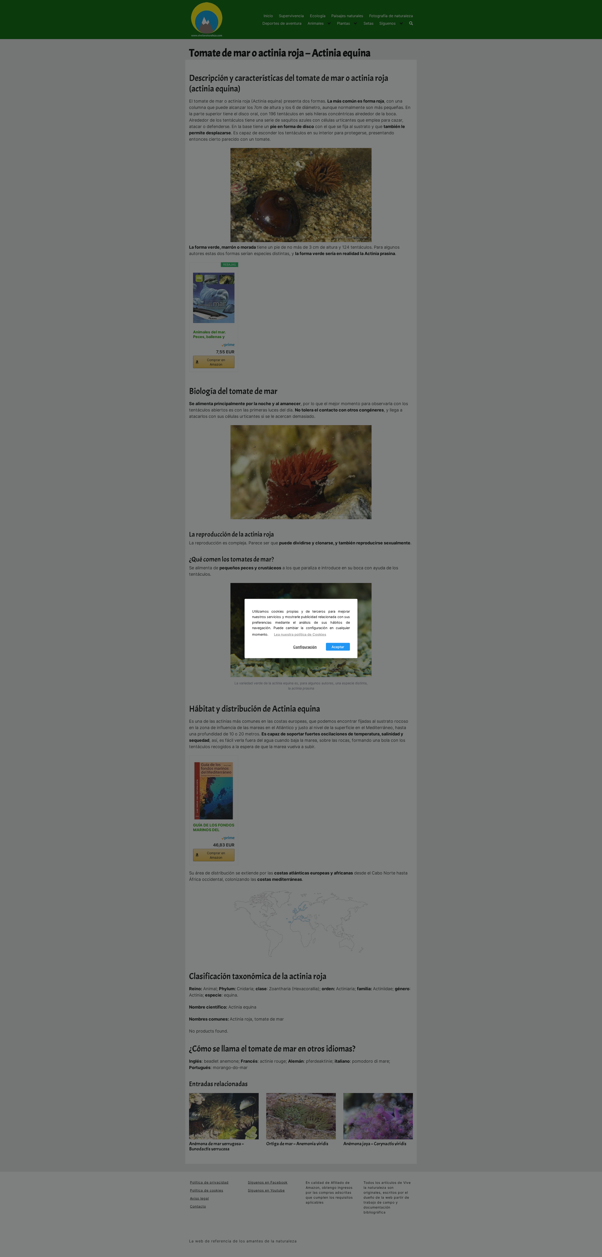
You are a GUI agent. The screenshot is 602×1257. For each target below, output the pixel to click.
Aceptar (338, 647)
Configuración (305, 647)
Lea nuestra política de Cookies (300, 634)
